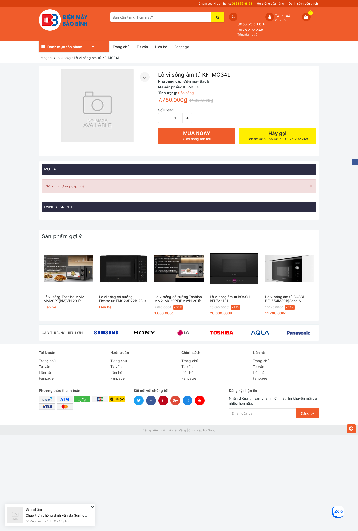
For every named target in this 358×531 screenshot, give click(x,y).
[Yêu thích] (145, 77)
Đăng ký (307, 413)
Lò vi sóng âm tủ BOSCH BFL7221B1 (230, 299)
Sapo (212, 430)
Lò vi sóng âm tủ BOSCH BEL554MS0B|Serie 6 (285, 299)
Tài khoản (283, 15)
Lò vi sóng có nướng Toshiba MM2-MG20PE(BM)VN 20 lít (178, 299)
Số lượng (166, 110)
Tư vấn (142, 47)
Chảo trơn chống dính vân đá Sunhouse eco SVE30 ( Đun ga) (75, 515)
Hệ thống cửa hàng (270, 3)
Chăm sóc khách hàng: (225, 3)
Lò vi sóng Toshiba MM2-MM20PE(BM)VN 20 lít (64, 299)
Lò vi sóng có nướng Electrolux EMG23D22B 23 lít (123, 299)
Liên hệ (161, 47)
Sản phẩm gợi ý (62, 236)
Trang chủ (121, 47)
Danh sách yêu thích (303, 3)
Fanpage (181, 47)
